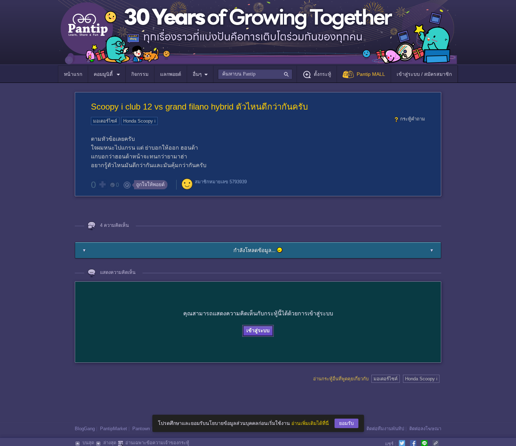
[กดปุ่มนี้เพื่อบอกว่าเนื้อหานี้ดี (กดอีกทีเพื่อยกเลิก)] (102, 184)
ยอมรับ (346, 423)
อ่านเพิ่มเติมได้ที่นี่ (310, 423)
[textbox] (255, 74)
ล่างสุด (109, 442)
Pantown (141, 428)
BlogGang (85, 428)
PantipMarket (113, 428)
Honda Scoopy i (139, 121)
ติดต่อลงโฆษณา (425, 428)
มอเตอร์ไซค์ (105, 121)
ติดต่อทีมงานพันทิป (385, 428)
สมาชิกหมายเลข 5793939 (221, 181)
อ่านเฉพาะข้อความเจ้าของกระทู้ (157, 442)
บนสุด (88, 442)
